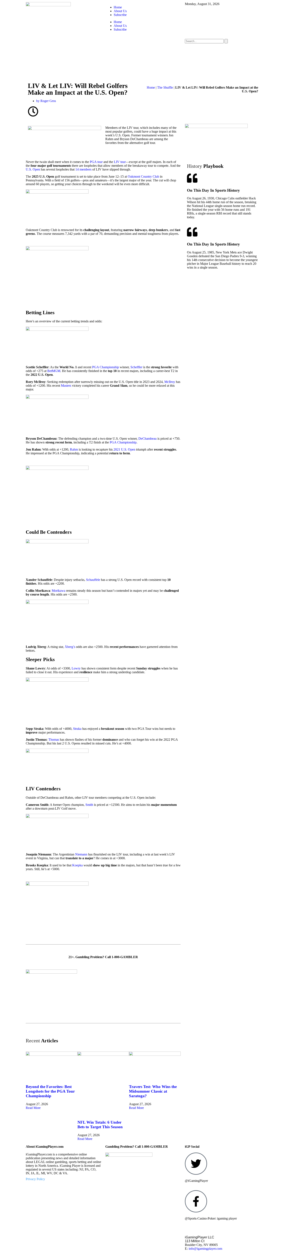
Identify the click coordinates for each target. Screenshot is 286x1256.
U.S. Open (33, 169)
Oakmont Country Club (143, 176)
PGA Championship (105, 367)
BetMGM (53, 371)
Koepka (77, 865)
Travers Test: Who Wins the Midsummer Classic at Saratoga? (153, 1091)
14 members (83, 169)
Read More (33, 1108)
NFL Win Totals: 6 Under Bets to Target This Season (100, 1124)
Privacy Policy (35, 1179)
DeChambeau (147, 438)
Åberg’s (70, 647)
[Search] (226, 41)
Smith (89, 804)
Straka (77, 728)
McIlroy (169, 382)
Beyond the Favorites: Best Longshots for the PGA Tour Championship (50, 1091)
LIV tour (120, 162)
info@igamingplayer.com (205, 1248)
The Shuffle (165, 87)
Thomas (53, 739)
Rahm (74, 449)
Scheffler (136, 367)
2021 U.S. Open (124, 449)
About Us (120, 11)
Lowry (76, 668)
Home (118, 7)
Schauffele (93, 579)
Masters (66, 385)
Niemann (81, 854)
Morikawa (58, 590)
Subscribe (120, 15)
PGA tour (96, 162)
